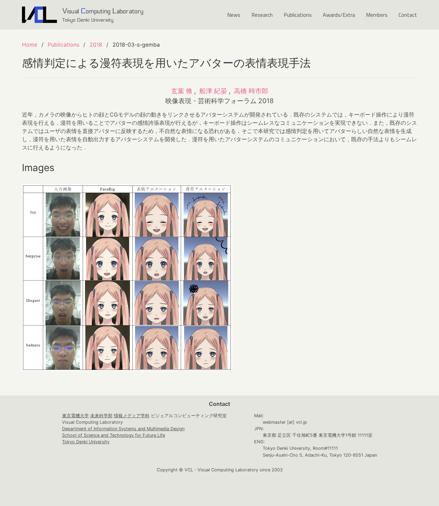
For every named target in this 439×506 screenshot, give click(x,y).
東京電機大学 (75, 415)
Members (377, 15)
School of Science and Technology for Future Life (113, 435)
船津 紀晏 (213, 91)
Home (29, 44)
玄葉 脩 (181, 91)
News (233, 15)
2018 (96, 44)
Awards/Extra (339, 15)
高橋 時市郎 (251, 91)
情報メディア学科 (132, 415)
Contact (408, 15)
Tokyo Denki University (85, 441)
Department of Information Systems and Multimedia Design (123, 428)
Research (262, 15)
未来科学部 (101, 415)
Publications (298, 15)
